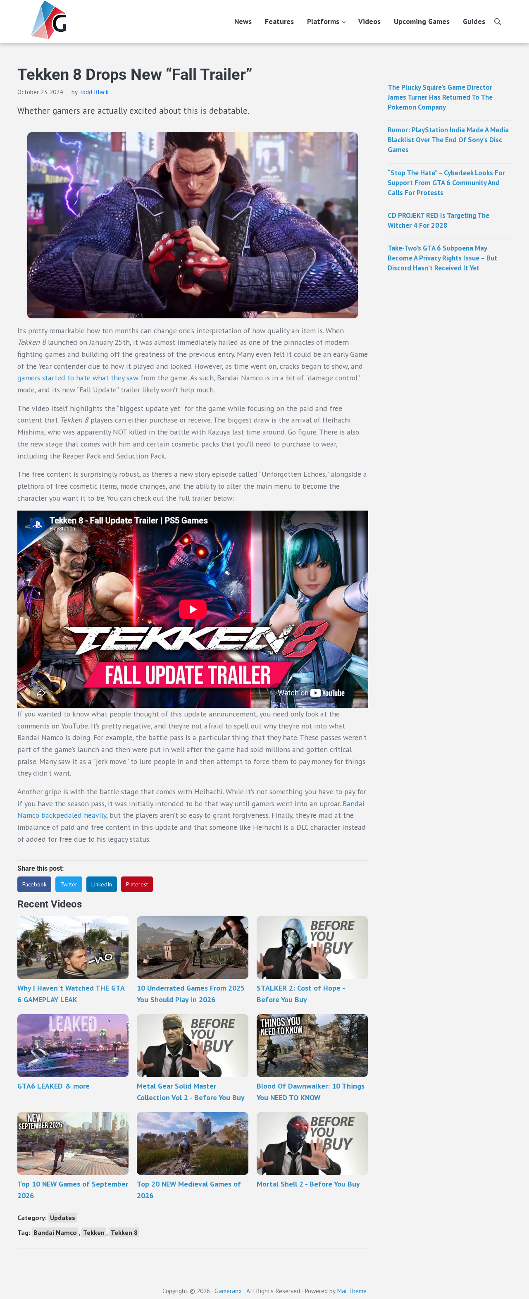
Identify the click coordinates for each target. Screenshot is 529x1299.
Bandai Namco (55, 1232)
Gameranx (228, 1291)
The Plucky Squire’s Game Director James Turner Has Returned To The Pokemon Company (440, 97)
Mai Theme (352, 1291)
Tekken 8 (124, 1232)
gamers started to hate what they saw (77, 377)
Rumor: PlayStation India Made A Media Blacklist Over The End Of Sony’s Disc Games (448, 139)
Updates (62, 1217)
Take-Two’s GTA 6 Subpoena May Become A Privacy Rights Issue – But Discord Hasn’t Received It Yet (442, 258)
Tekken (94, 1232)
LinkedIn (101, 884)
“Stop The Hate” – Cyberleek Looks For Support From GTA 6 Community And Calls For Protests (446, 182)
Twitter (68, 884)
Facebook (34, 884)
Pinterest (137, 884)
